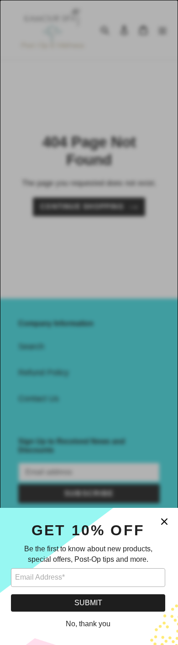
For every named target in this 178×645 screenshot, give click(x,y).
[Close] (164, 521)
